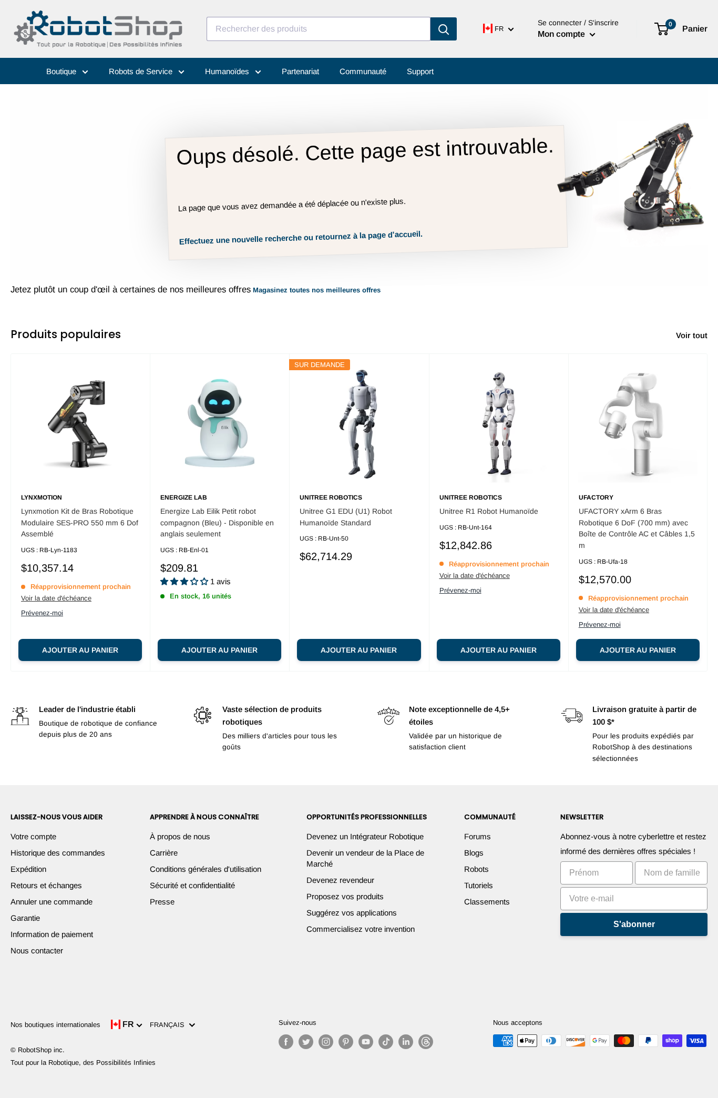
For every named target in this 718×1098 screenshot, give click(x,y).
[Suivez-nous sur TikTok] (385, 1041)
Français (169, 1025)
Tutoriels (478, 885)
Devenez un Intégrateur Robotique (365, 836)
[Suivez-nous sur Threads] (425, 1041)
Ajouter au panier (80, 650)
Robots (476, 869)
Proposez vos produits (345, 896)
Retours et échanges (46, 885)
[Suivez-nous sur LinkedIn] (405, 1041)
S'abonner (634, 924)
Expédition (28, 869)
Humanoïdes (228, 71)
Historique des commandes (58, 852)
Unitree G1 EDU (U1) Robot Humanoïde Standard (346, 517)
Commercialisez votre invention (360, 928)
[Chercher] (443, 28)
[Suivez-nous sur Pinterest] (346, 1041)
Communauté (363, 71)
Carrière (164, 852)
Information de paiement (52, 934)
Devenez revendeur (340, 880)
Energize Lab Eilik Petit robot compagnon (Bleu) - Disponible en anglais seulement (217, 522)
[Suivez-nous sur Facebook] (286, 1041)
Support (420, 71)
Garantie (25, 917)
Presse (162, 901)
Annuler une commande (52, 901)
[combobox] (318, 29)
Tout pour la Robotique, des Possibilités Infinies (83, 1062)
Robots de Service (142, 71)
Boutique (62, 71)
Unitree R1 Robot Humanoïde (488, 511)
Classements (487, 901)
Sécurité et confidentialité (192, 885)
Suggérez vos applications (351, 912)
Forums (477, 836)
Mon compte (562, 33)
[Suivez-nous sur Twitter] (306, 1041)
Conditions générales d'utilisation (205, 869)
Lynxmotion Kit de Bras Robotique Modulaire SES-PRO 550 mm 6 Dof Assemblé (79, 522)
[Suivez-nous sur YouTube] (365, 1041)
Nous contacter (37, 950)
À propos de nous (180, 836)
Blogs (474, 852)
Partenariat (300, 71)
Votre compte (33, 836)
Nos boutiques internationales (55, 1025)
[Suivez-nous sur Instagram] (326, 1041)
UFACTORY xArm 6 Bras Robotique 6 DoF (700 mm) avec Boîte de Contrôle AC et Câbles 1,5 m (637, 528)
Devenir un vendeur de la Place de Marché (365, 858)
